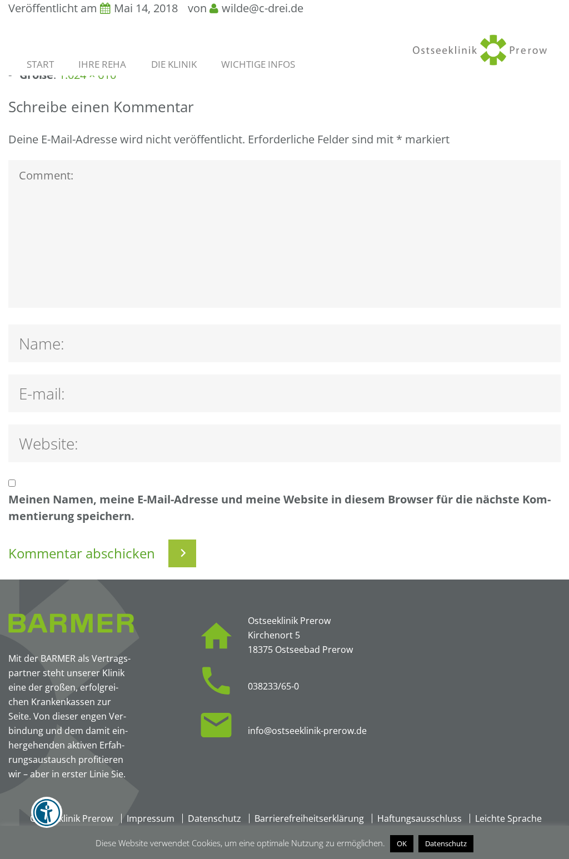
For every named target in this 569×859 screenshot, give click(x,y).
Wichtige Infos (258, 64)
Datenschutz (214, 818)
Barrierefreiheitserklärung (309, 818)
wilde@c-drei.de (262, 8)
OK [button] (402, 843)
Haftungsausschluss (419, 818)
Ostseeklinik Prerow (71, 818)
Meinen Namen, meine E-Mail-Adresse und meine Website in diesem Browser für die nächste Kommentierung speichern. (279, 507)
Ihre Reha (102, 64)
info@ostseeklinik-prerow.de (307, 731)
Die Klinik (174, 64)
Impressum (150, 818)
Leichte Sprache (508, 818)
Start (40, 64)
